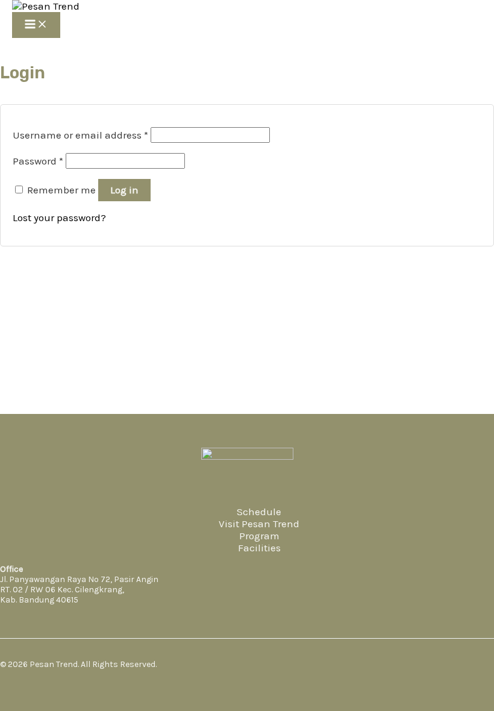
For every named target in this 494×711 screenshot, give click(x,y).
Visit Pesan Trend (259, 524)
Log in (124, 190)
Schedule (259, 512)
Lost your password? (59, 217)
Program (259, 536)
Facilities (259, 548)
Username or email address (80, 135)
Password (38, 161)
